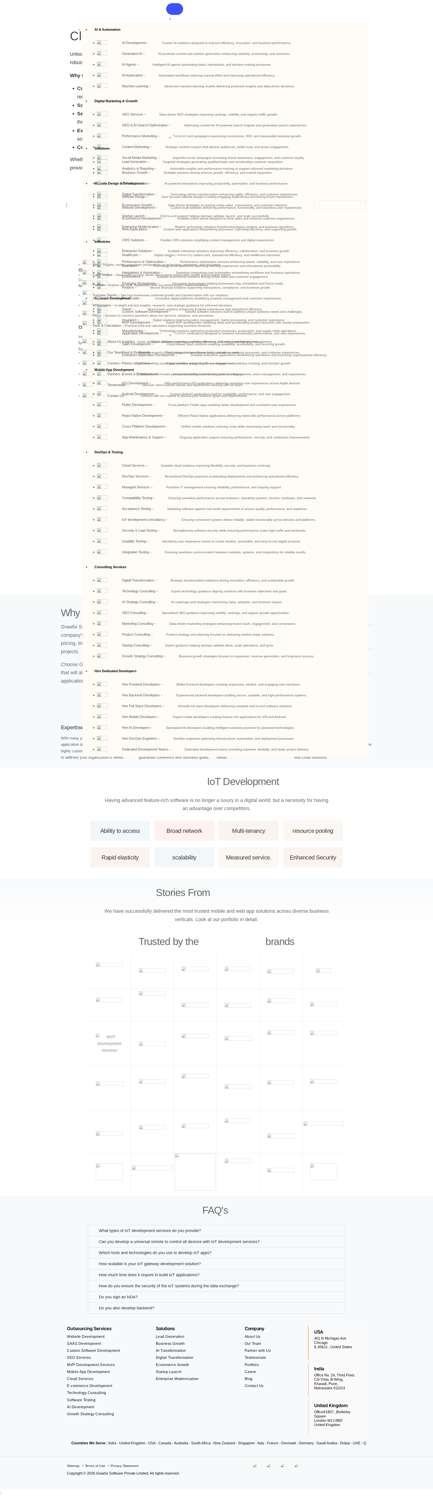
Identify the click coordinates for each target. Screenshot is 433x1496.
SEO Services (79, 1357)
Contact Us (254, 1386)
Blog (249, 1379)
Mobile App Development (88, 1372)
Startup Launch (169, 1372)
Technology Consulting (86, 1393)
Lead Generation (170, 1337)
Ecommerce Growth (172, 1365)
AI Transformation (171, 1350)
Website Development (86, 1337)
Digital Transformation (174, 1357)
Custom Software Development (93, 1350)
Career (250, 1372)
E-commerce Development (89, 1386)
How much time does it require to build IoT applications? (149, 1275)
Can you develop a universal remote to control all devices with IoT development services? (179, 1242)
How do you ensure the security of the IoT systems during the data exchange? (169, 1286)
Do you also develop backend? (126, 1308)
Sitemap (73, 1466)
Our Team (253, 1343)
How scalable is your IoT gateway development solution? (150, 1264)
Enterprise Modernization (177, 1379)
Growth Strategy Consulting (90, 1414)
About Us (252, 1337)
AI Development (80, 1407)
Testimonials (255, 1357)
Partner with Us (258, 1350)
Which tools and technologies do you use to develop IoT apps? (155, 1253)
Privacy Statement (125, 1466)
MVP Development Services (91, 1365)
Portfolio (252, 1365)
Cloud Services (80, 1379)
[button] (216, 1230)
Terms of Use (95, 1466)
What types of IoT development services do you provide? (150, 1231)
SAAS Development (84, 1343)
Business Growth (170, 1343)
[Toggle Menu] (174, 9)
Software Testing (81, 1400)
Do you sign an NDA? (118, 1297)
